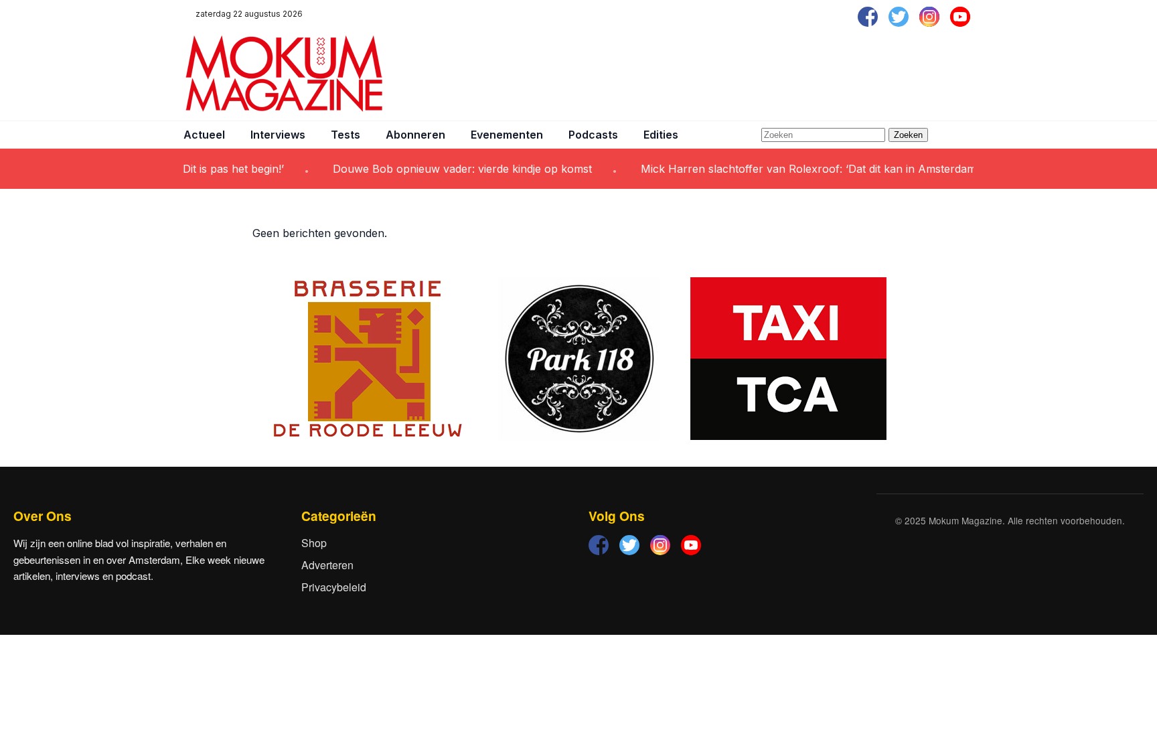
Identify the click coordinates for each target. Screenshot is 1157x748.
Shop (314, 542)
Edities (660, 134)
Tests (345, 134)
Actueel (204, 134)
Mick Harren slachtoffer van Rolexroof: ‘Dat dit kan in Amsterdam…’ (801, 168)
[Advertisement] (730, 74)
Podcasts (593, 134)
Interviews (277, 134)
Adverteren (327, 565)
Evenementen (507, 134)
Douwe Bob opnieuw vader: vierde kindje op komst (449, 168)
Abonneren (415, 134)
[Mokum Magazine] (283, 73)
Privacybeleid (333, 587)
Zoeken (908, 135)
